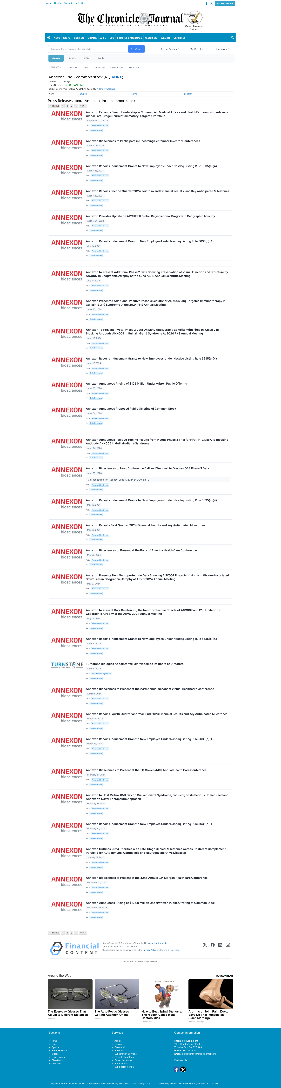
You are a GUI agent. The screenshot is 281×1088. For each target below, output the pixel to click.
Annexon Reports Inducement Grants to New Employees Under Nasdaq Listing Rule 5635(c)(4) (151, 166)
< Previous (54, 105)
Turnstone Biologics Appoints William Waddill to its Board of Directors (135, 664)
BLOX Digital (212, 1083)
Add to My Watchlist (106, 89)
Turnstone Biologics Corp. (102, 674)
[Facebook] (212, 948)
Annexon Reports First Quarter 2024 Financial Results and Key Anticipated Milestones (146, 525)
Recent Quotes (169, 49)
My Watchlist (196, 49)
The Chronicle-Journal (74, 1083)
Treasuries (134, 67)
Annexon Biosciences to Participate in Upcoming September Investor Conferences (143, 141)
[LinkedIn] (220, 948)
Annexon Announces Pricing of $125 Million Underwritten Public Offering (136, 383)
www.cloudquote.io (157, 943)
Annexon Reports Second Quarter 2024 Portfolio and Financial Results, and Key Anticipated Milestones (157, 191)
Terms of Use (130, 1083)
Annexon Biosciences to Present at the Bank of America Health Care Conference (141, 550)
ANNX (117, 77)
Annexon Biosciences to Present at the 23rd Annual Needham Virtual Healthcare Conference (150, 689)
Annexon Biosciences (100, 126)
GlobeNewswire (96, 130)
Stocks (72, 58)
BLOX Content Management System (186, 1083)
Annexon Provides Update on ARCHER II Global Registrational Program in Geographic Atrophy (150, 216)
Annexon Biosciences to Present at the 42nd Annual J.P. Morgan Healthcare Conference (146, 877)
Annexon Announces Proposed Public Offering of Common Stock (131, 408)
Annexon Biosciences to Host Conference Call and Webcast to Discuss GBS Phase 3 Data (147, 468)
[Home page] (140, 19)
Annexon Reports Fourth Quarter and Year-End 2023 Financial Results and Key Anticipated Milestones (156, 714)
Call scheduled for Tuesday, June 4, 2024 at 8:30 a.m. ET (119, 479)
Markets (56, 58)
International (117, 67)
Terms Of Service (169, 949)
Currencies (99, 67)
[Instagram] (228, 948)
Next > (83, 105)
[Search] (232, 38)
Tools (101, 58)
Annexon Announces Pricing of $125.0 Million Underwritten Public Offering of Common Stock (150, 902)
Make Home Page (225, 3)
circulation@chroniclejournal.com (199, 1053)
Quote (83, 93)
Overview (73, 67)
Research (187, 93)
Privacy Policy (149, 949)
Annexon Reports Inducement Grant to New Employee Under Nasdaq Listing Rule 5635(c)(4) (150, 241)
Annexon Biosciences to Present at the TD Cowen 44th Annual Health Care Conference (146, 770)
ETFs (86, 58)
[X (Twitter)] (205, 948)
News (86, 67)
